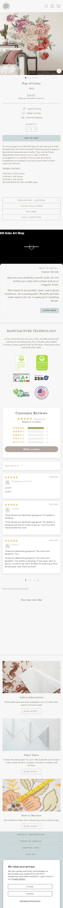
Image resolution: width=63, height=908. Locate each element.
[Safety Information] (31, 677)
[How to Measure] (31, 795)
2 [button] (30, 580)
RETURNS (31, 212)
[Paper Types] (31, 734)
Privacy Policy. (18, 879)
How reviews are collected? (15, 588)
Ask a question (31, 217)
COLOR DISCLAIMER (31, 206)
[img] (11, 477)
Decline (30, 893)
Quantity (31, 124)
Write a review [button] (31, 449)
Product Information (31, 834)
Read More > (31, 711)
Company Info (30, 848)
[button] (19, 428)
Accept (30, 886)
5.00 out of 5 (39, 419)
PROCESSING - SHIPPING (31, 200)
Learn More (49, 310)
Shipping (21, 98)
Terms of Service (31, 841)
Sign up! (31, 854)
